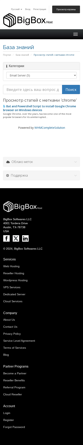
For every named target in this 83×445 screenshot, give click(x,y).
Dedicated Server (14, 294)
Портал (7, 54)
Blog (6, 354)
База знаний (22, 54)
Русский (15, 9)
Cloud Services (12, 301)
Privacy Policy (12, 333)
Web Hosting (11, 266)
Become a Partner (14, 373)
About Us (9, 319)
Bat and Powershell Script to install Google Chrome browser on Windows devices (39, 108)
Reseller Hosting (13, 273)
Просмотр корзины (66, 9)
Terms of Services (14, 347)
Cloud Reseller (12, 394)
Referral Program (14, 387)
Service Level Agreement (19, 340)
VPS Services (11, 287)
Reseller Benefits (14, 380)
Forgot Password (14, 427)
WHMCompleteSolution (49, 128)
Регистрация (39, 9)
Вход (27, 9)
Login (6, 413)
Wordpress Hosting (15, 280)
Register (8, 420)
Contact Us (10, 326)
